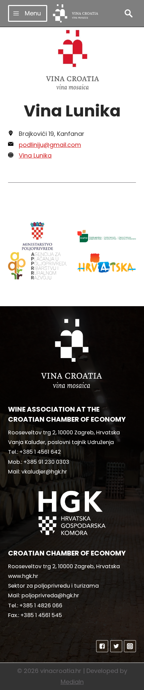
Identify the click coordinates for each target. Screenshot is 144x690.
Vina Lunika (35, 155)
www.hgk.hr (23, 576)
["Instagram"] (130, 646)
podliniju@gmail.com (50, 145)
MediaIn (72, 682)
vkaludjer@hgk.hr (44, 472)
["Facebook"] (102, 646)
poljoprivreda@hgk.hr (50, 595)
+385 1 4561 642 (40, 452)
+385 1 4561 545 (41, 615)
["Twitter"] (116, 646)
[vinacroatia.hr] (75, 13)
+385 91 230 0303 (46, 462)
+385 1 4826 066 (40, 605)
